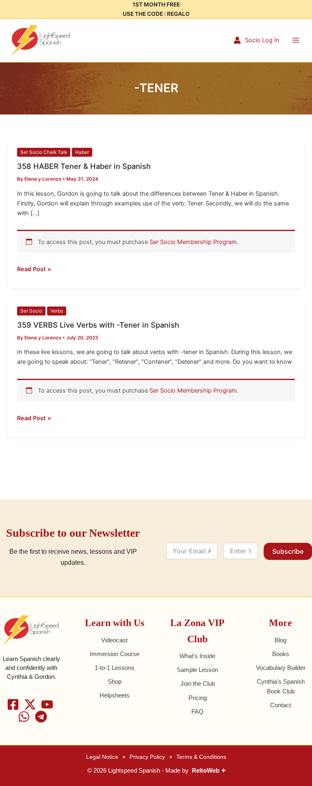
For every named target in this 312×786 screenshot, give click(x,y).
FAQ (197, 711)
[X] (30, 704)
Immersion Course (114, 654)
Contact (280, 705)
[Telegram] (41, 716)
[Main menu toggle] (296, 40)
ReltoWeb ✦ (209, 770)
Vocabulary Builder (281, 668)
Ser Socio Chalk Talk (43, 152)
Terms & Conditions (201, 757)
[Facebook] (13, 704)
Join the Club (197, 683)
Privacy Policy (147, 757)
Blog (280, 640)
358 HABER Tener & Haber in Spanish (84, 166)
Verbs (56, 311)
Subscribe (287, 551)
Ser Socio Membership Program (193, 242)
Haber (82, 152)
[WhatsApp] (24, 716)
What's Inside (197, 656)
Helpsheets (115, 695)
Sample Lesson (197, 670)
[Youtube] (47, 704)
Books (280, 654)
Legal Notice (102, 757)
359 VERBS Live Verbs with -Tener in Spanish (98, 324)
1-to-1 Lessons (114, 668)
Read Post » (34, 268)
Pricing (197, 698)
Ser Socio (31, 311)
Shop (114, 681)
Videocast (114, 640)
